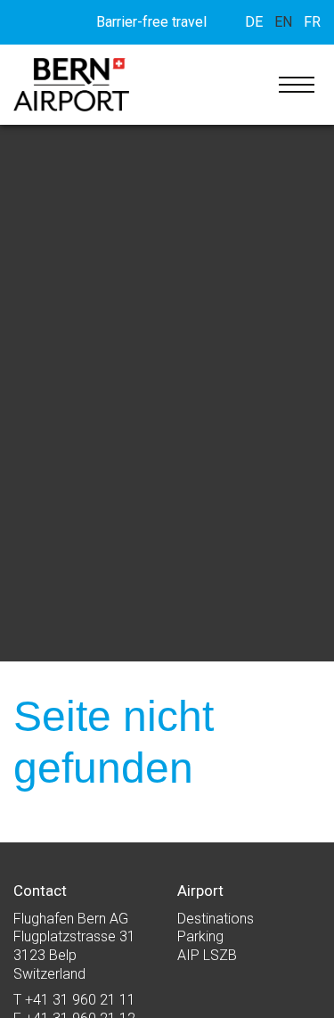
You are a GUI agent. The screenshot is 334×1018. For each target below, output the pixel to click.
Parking (200, 936)
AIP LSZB (207, 955)
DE (254, 21)
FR (312, 21)
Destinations (215, 918)
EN (283, 21)
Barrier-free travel (151, 21)
